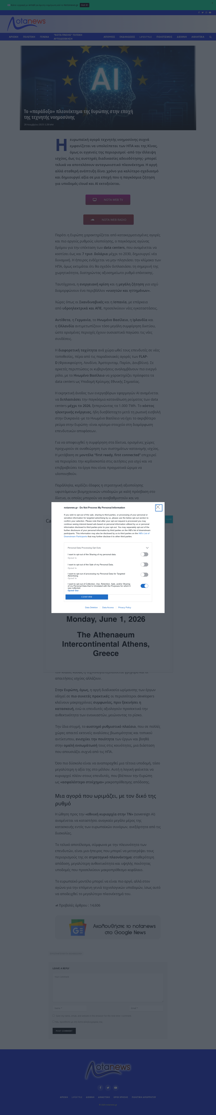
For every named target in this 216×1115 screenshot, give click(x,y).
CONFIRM (86, 597)
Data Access (108, 607)
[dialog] (108, 557)
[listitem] (108, 547)
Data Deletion (91, 607)
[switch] (144, 554)
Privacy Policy (124, 607)
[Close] (159, 508)
